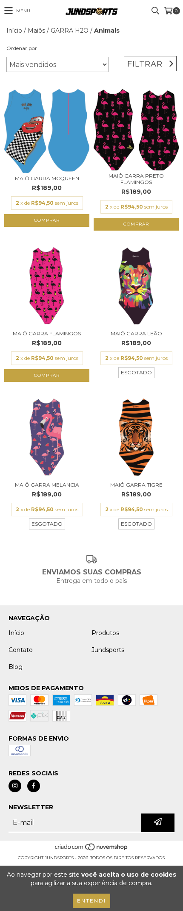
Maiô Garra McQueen (47, 178)
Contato (21, 650)
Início (14, 30)
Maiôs (36, 30)
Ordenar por (21, 48)
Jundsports (108, 650)
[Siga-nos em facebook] (33, 786)
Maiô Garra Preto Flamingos (136, 179)
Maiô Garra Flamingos (47, 333)
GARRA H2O (70, 30)
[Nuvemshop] (91, 849)
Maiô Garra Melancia (47, 485)
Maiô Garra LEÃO (136, 333)
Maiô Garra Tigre (136, 485)
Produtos (105, 633)
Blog (16, 667)
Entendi (91, 900)
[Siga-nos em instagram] (15, 786)
